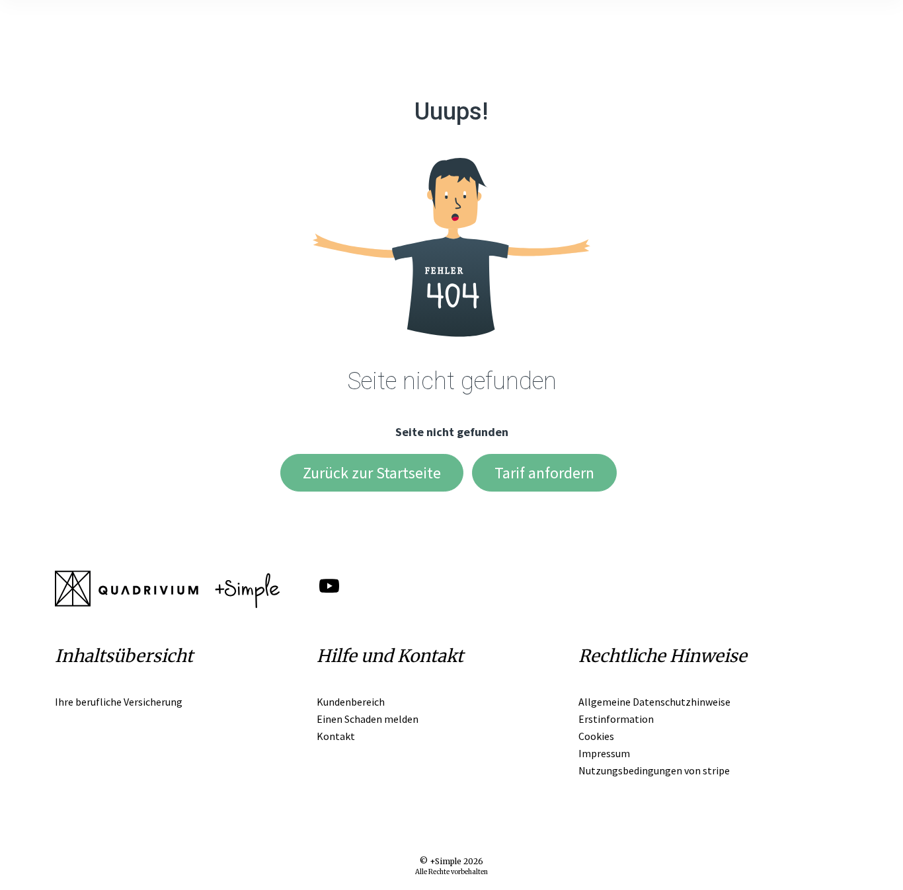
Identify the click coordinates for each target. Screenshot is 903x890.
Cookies (596, 736)
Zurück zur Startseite (372, 473)
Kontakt (336, 736)
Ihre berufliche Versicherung (118, 701)
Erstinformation (616, 718)
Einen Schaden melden (367, 718)
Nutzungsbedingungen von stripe (654, 770)
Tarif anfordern (544, 473)
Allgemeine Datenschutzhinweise (654, 701)
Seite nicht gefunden (451, 431)
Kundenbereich (351, 701)
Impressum (604, 753)
